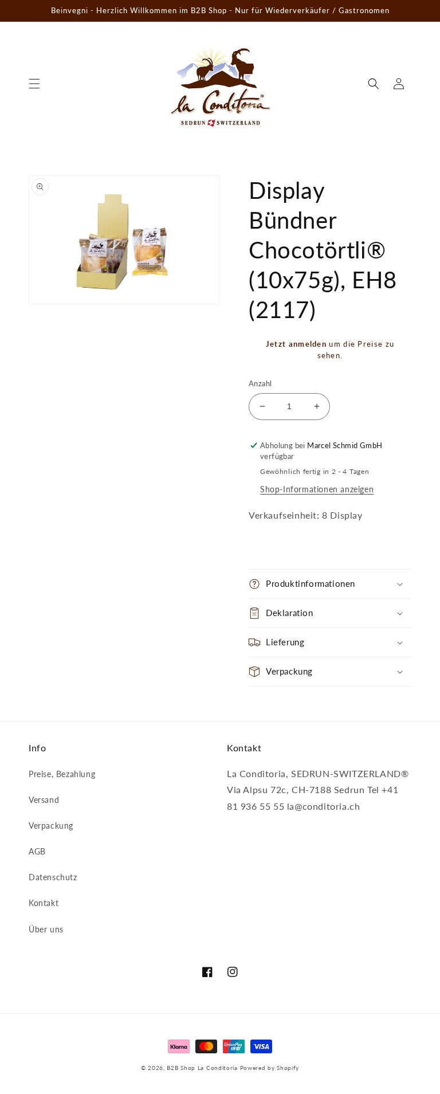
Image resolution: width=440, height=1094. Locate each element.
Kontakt (43, 903)
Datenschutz (53, 877)
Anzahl (260, 383)
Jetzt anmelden (296, 343)
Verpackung (51, 825)
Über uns (46, 929)
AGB (37, 851)
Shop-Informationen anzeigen (317, 489)
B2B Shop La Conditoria (202, 1067)
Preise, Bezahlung (62, 774)
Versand (44, 800)
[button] (34, 83)
